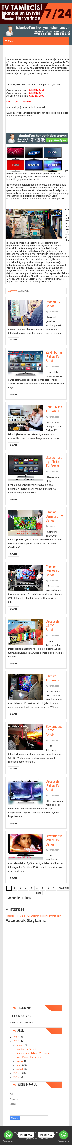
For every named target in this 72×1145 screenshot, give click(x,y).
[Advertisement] (36, 966)
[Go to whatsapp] (8, 1134)
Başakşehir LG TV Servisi (53, 625)
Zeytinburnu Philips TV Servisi (54, 356)
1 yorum (52, 526)
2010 (16, 1076)
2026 (16, 1037)
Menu (10, 41)
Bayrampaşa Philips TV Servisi (54, 840)
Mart (19, 1065)
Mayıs (20, 1045)
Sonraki (64, 888)
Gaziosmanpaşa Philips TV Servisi (54, 461)
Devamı (13, 340)
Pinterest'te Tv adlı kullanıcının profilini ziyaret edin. (33, 915)
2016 (16, 1041)
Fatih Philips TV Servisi (54, 409)
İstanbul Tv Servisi (53, 304)
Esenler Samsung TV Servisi (54, 516)
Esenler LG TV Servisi (53, 678)
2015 (16, 1073)
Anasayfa (12, 291)
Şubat (20, 1069)
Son (38, 893)
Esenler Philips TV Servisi (52, 571)
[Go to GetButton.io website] (8, 1141)
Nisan (19, 1061)
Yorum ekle (53, 312)
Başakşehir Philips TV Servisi (53, 785)
